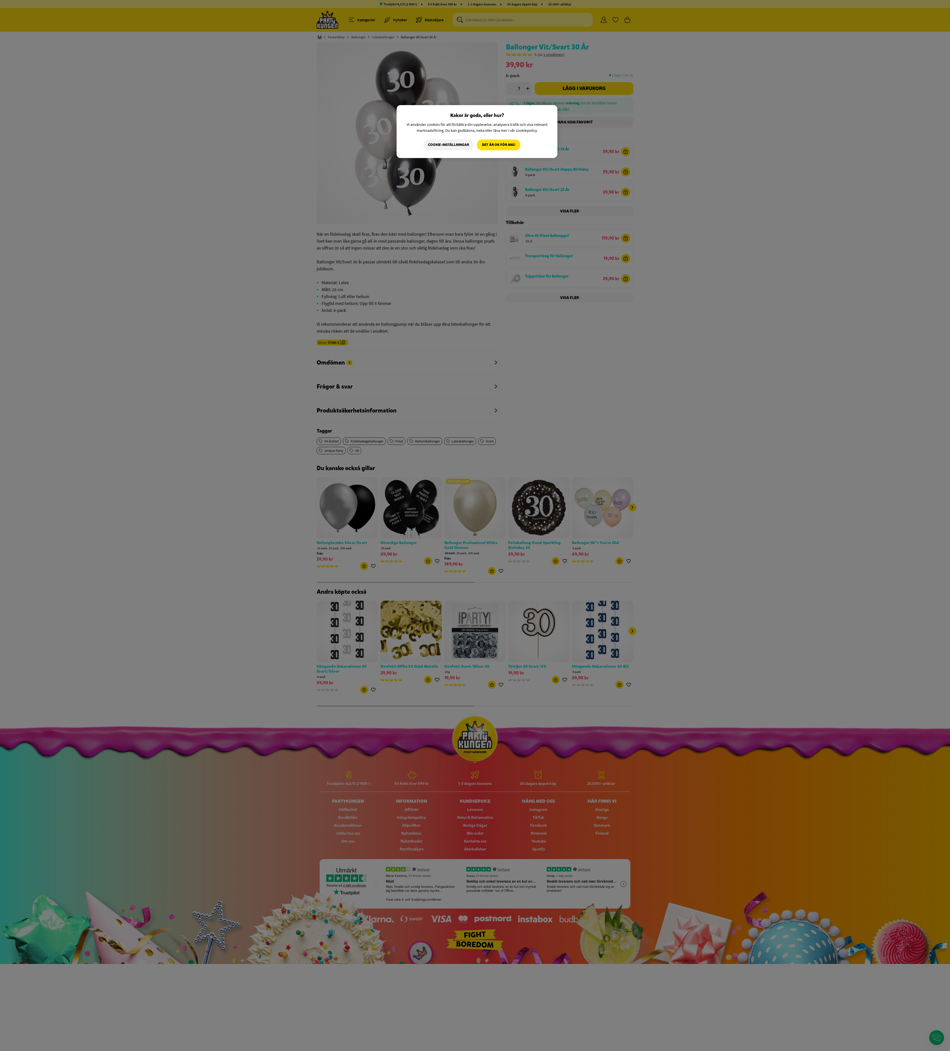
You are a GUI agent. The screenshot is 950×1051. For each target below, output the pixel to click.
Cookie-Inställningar (448, 144)
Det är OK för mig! (498, 144)
